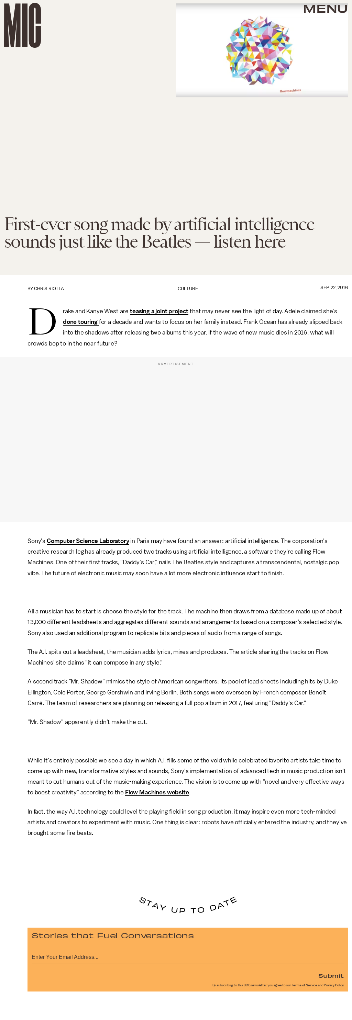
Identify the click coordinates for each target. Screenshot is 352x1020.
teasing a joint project (159, 311)
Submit (331, 975)
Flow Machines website (157, 792)
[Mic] (22, 25)
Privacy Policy (334, 985)
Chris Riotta (49, 288)
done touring (81, 322)
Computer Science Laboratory (88, 541)
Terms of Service (304, 985)
